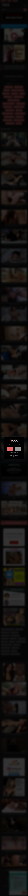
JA (10, 449)
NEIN (18, 449)
